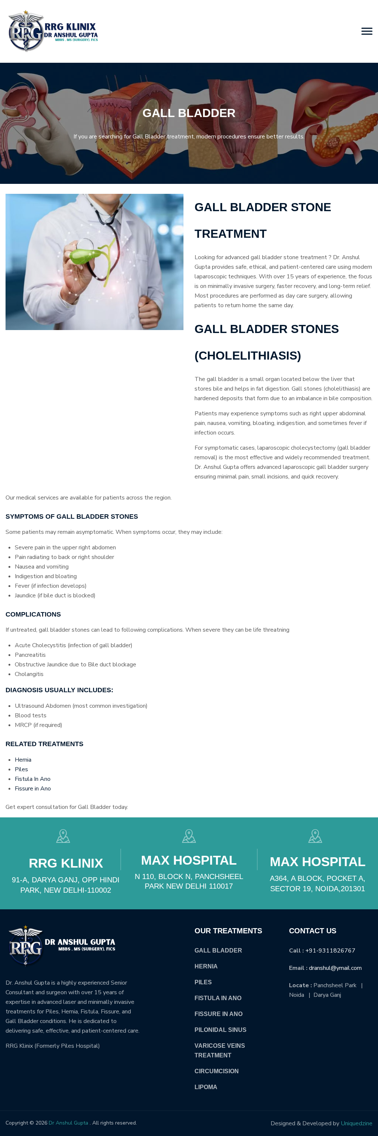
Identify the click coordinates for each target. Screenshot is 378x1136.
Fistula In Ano (33, 779)
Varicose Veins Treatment (220, 1050)
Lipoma (206, 1087)
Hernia (23, 760)
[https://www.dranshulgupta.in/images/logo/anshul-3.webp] (52, 31)
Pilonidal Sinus (221, 1030)
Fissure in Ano (33, 789)
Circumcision (217, 1071)
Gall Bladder (218, 950)
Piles (21, 769)
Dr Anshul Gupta (68, 1122)
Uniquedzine (356, 1123)
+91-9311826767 (330, 951)
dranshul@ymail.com (335, 968)
